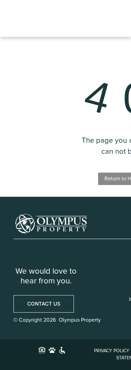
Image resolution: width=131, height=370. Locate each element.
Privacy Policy (111, 351)
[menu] (119, 12)
